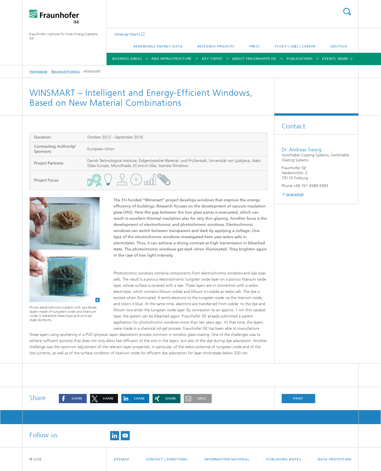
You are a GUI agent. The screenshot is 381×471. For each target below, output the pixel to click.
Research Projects (215, 46)
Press (254, 46)
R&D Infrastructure (171, 59)
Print (298, 398)
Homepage (38, 71)
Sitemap (121, 459)
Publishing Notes (283, 459)
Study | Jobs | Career (294, 46)
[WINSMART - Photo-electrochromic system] (61, 249)
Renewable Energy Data (158, 46)
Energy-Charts (128, 34)
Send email (295, 194)
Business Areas (127, 59)
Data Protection (335, 459)
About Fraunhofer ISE (254, 59)
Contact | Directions (167, 459)
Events (329, 59)
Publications (300, 59)
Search (347, 11)
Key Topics (212, 59)
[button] (73, 398)
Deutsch (339, 46)
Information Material (227, 459)
